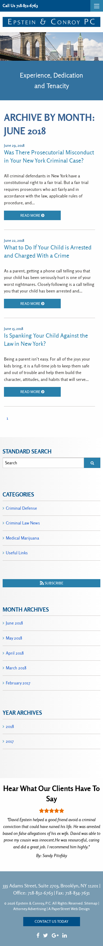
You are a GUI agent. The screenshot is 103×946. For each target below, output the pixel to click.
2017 (10, 741)
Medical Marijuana (22, 538)
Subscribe (53, 583)
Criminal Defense (21, 508)
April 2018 (15, 653)
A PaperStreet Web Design (69, 909)
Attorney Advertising (29, 909)
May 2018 (14, 638)
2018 (10, 726)
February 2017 (18, 682)
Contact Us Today (51, 921)
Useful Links (17, 552)
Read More (30, 215)
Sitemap (90, 903)
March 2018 (16, 667)
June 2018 (14, 623)
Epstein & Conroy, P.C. (34, 903)
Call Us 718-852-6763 (20, 5)
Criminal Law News (23, 523)
